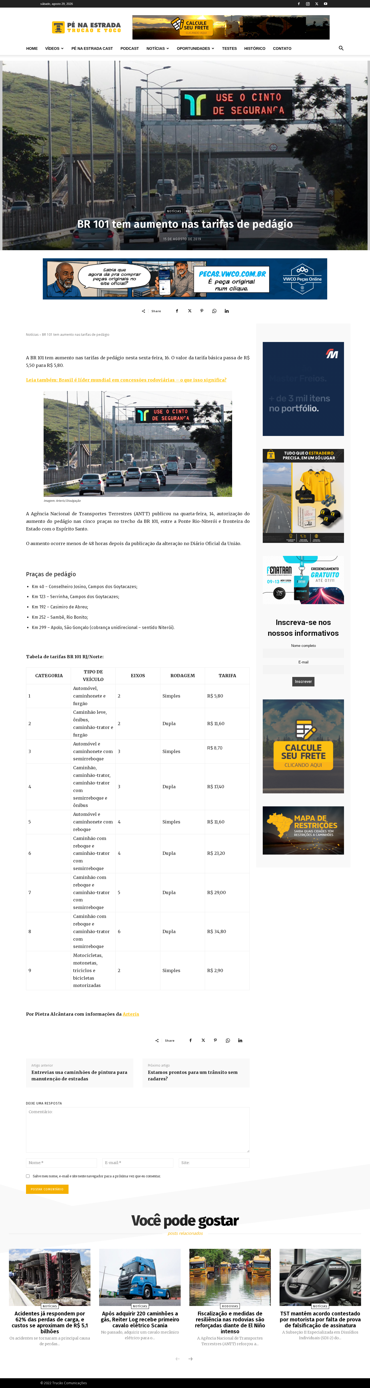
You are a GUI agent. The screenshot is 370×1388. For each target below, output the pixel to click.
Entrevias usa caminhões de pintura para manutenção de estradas (79, 1075)
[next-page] (190, 1359)
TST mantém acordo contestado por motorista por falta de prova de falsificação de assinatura (320, 1319)
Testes (229, 48)
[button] (341, 48)
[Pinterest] (201, 310)
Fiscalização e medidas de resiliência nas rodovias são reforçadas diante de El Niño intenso (230, 1322)
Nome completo (303, 646)
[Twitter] (317, 4)
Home (32, 48)
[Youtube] (326, 4)
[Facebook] (299, 4)
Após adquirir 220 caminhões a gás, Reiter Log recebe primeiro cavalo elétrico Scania (140, 1319)
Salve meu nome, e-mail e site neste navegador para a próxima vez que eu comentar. (97, 1176)
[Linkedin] (226, 310)
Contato (282, 48)
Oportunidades (193, 48)
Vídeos (52, 48)
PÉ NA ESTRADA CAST (92, 48)
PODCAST (130, 48)
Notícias (156, 48)
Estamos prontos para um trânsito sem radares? (193, 1075)
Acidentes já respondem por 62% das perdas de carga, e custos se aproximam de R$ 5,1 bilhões (50, 1322)
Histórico (254, 48)
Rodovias (194, 211)
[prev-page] (177, 1359)
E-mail (303, 662)
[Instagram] (308, 4)
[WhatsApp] (214, 310)
